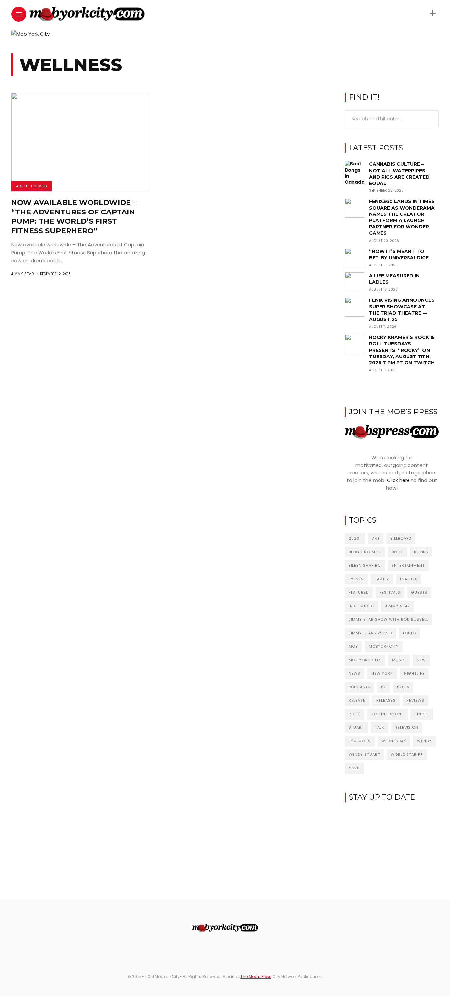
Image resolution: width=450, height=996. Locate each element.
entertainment (408, 565)
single (421, 714)
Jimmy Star (22, 273)
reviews (415, 700)
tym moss (360, 741)
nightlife (414, 673)
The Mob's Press (255, 976)
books (421, 552)
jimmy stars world (370, 633)
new (421, 660)
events (356, 579)
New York (382, 673)
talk (379, 727)
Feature (408, 579)
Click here (398, 480)
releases (386, 700)
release (357, 700)
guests (419, 592)
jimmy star (397, 606)
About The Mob (31, 186)
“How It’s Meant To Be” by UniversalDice (399, 254)
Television (406, 727)
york (354, 768)
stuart (356, 727)
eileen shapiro (365, 565)
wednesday (393, 741)
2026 (355, 538)
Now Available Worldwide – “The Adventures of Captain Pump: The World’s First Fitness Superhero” (73, 216)
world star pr (407, 754)
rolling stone (387, 714)
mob (353, 646)
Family (382, 579)
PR (383, 687)
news (354, 673)
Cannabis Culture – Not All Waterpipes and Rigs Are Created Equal (399, 173)
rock (354, 714)
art (376, 538)
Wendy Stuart (364, 754)
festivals (390, 592)
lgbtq (409, 633)
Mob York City (365, 660)
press (403, 687)
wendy (424, 741)
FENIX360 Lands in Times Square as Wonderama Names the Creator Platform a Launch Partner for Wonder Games (402, 217)
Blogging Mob (365, 552)
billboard (400, 538)
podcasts (359, 687)
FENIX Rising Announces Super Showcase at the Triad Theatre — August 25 (402, 309)
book (397, 552)
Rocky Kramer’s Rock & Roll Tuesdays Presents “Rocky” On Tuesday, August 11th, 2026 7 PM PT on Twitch (402, 350)
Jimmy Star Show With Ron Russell (388, 619)
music (399, 660)
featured (359, 592)
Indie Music (361, 606)
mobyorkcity (384, 646)
